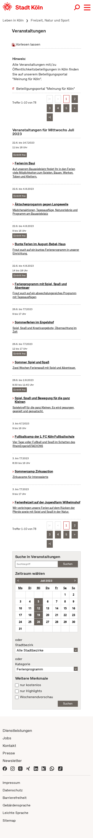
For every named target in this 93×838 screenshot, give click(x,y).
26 (38, 622)
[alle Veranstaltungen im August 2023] (75, 580)
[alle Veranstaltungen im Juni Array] (18, 580)
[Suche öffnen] (77, 7)
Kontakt (9, 745)
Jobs (7, 738)
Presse (9, 753)
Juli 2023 (46, 581)
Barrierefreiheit (15, 797)
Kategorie (22, 661)
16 (73, 608)
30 (73, 622)
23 (73, 615)
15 (65, 608)
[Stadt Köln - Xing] (28, 768)
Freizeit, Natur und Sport (50, 20)
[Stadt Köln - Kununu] (44, 768)
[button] (87, 7)
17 (20, 615)
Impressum (11, 782)
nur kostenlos (30, 685)
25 (29, 622)
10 (20, 608)
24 (20, 622)
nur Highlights (31, 691)
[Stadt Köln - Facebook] (5, 768)
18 (29, 615)
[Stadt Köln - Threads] (20, 768)
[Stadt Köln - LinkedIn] (36, 768)
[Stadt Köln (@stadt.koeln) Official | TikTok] (60, 768)
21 (56, 615)
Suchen (67, 564)
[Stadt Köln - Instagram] (12, 768)
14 (56, 608)
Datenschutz (13, 790)
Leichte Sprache (15, 812)
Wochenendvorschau (36, 697)
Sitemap (9, 820)
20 (47, 615)
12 (38, 608)
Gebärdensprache (16, 805)
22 (65, 615)
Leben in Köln (13, 20)
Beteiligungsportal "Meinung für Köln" (45, 88)
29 (65, 622)
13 (47, 608)
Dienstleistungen (17, 730)
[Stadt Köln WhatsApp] (52, 768)
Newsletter (12, 760)
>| (49, 117)
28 (56, 622)
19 (38, 615)
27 (47, 622)
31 (20, 629)
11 (29, 608)
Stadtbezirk (24, 642)
